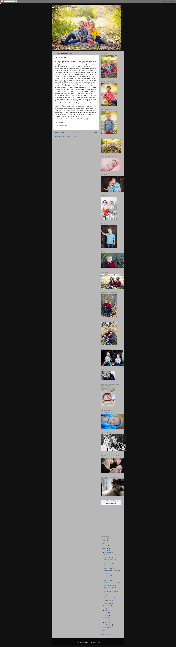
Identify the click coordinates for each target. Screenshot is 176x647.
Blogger (98, 642)
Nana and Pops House (111, 597)
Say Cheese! (108, 566)
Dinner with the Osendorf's (112, 570)
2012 (105, 543)
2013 (105, 541)
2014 (105, 538)
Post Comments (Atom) (70, 136)
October (107, 605)
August (107, 610)
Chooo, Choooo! (109, 568)
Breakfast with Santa (110, 585)
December (108, 552)
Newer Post (59, 133)
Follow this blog (111, 503)
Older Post (93, 133)
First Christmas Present (111, 591)
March (107, 622)
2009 (105, 550)
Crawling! (107, 578)
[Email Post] (86, 118)
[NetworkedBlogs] (111, 501)
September (108, 608)
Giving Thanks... (109, 600)
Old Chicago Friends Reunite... (110, 588)
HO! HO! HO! (108, 580)
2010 (105, 548)
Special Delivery (109, 573)
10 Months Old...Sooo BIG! (112, 582)
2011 (104, 545)
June (106, 615)
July (106, 612)
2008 (105, 630)
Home (76, 133)
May (106, 617)
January (107, 627)
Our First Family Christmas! (112, 554)
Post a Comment (62, 125)
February (107, 625)
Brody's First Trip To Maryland (110, 560)
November (108, 603)
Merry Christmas (109, 563)
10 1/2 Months (108, 575)
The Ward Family (64, 8)
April (106, 620)
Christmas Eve (108, 557)
